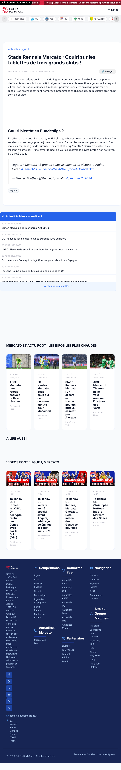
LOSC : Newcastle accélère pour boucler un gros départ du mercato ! (41, 249)
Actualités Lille (67, 619)
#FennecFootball (47, 169)
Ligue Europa (37, 608)
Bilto (92, 648)
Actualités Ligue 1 (18, 49)
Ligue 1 (13, 190)
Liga (36, 579)
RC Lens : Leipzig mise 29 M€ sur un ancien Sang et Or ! (33, 270)
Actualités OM (67, 589)
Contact (94, 575)
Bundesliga (40, 595)
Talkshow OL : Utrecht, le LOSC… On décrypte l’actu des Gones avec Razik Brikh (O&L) (16, 518)
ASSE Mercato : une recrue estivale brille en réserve (16, 391)
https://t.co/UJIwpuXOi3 (76, 169)
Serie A (37, 591)
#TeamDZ (28, 169)
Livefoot (66, 645)
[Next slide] (116, 19)
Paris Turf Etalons (95, 665)
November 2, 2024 (78, 178)
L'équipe (94, 579)
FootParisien (68, 649)
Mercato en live (40, 642)
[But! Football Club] (12, 10)
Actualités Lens (67, 611)
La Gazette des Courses (95, 633)
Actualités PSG (67, 582)
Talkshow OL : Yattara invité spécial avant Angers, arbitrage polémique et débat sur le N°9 (44, 515)
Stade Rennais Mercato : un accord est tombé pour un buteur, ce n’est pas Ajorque (70, 399)
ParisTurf (94, 625)
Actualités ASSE (67, 597)
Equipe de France (39, 616)
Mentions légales (94, 585)
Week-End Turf (95, 642)
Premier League (38, 585)
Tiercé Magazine (95, 654)
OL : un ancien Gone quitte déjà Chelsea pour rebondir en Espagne (39, 260)
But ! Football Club (23, 71)
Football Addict (66, 656)
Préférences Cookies (84, 754)
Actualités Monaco (67, 626)
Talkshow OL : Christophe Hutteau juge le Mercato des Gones (100, 508)
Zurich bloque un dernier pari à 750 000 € (25, 227)
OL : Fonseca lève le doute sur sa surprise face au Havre (34, 238)
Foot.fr (65, 661)
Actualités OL (67, 604)
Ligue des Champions (40, 601)
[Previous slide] (4, 19)
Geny (92, 659)
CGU (92, 591)
